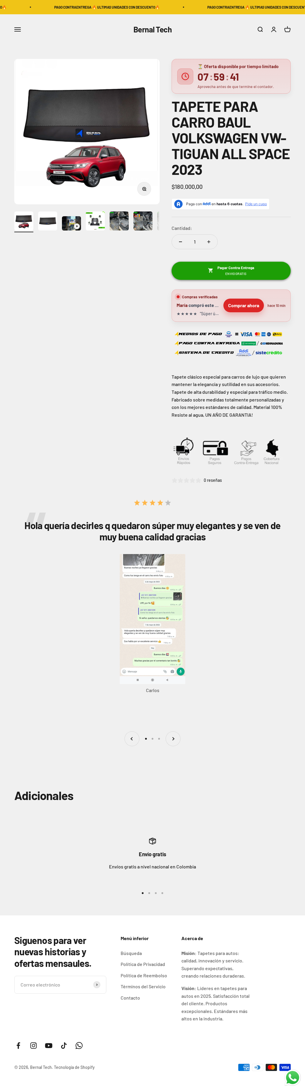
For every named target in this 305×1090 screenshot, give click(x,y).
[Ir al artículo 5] (119, 221)
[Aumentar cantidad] (208, 242)
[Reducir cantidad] (180, 242)
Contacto (130, 997)
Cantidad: (182, 228)
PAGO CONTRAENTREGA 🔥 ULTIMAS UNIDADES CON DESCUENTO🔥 (79, 7)
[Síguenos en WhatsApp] (79, 1046)
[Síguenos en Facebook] (18, 1046)
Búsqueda (131, 953)
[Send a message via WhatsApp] (292, 1077)
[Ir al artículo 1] (23, 221)
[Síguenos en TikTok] (64, 1046)
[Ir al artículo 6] (142, 221)
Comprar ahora (243, 305)
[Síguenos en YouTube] (49, 1046)
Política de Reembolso (144, 975)
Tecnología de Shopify (74, 1067)
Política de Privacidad (143, 964)
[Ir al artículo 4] (95, 221)
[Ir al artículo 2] (47, 221)
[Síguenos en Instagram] (33, 1046)
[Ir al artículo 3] (71, 224)
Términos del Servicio (143, 986)
